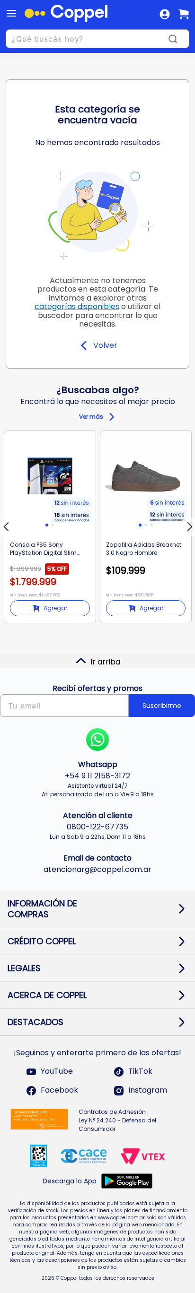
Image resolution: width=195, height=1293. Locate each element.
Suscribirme (161, 705)
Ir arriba (105, 661)
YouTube (57, 1071)
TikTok (140, 1071)
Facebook (59, 1090)
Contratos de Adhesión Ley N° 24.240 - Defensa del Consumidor (117, 1120)
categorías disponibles (77, 306)
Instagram (147, 1090)
